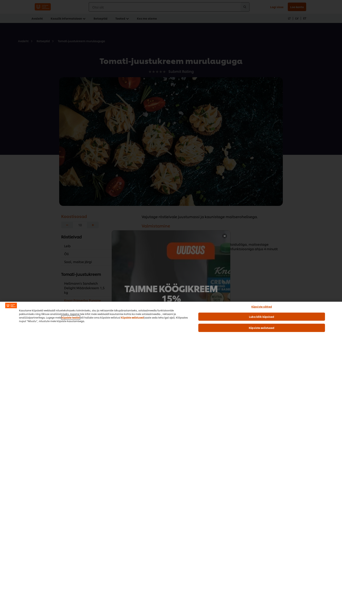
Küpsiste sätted (261, 306)
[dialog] (171, 452)
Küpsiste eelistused (132, 317)
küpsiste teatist (71, 317)
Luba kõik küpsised (261, 316)
